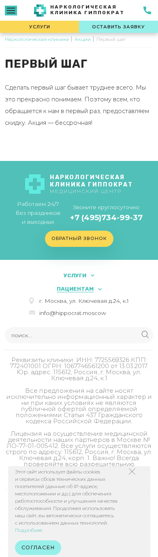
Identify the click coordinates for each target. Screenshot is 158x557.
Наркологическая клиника (37, 39)
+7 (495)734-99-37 (106, 217)
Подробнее (28, 530)
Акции (83, 39)
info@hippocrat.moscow (72, 313)
